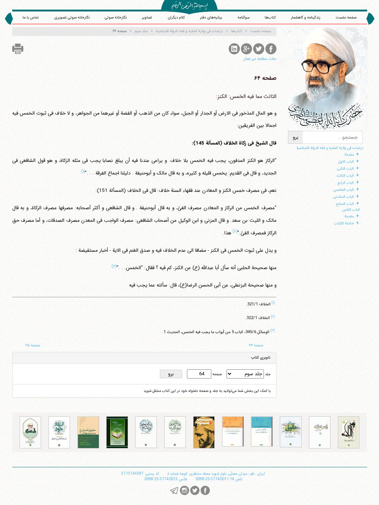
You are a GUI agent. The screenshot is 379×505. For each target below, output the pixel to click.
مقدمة (349, 154)
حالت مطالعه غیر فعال (260, 59)
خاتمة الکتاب (344, 223)
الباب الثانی (345, 169)
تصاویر (147, 17)
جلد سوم (141, 31)
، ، (216, 474)
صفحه (216, 374)
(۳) (114, 266)
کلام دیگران (176, 17)
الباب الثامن (351, 210)
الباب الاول (346, 162)
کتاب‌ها (270, 17)
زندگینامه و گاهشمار (305, 17)
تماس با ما (31, 17)
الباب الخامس (343, 190)
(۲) (235, 231)
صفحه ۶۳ (256, 345)
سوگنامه (243, 17)
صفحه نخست (346, 17)
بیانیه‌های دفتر (211, 17)
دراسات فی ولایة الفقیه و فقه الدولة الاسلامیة (329, 148)
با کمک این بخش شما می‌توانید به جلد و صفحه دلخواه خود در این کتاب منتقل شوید (207, 391)
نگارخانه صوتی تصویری (72, 17)
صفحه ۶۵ (32, 345)
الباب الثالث (345, 176)
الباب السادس (343, 197)
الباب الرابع (346, 183)
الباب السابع (345, 204)
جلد (267, 374)
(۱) (83, 171)
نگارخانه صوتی (116, 17)
